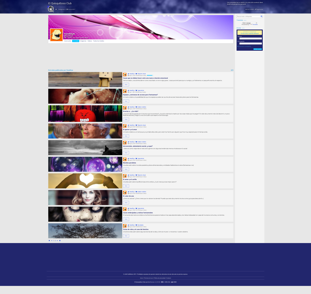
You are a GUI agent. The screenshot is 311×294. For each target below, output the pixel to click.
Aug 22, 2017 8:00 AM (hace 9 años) (137, 160)
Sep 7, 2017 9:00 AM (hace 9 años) (137, 92)
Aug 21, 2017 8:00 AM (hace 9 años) (137, 176)
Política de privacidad (159, 278)
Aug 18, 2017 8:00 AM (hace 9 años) (137, 193)
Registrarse (259, 9)
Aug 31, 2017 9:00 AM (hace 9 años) (137, 108)
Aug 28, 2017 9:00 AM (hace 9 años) (137, 127)
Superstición (140, 90)
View (126, 84)
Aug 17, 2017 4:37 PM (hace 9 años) (137, 210)
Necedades (140, 225)
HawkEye (132, 73)
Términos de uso (148, 278)
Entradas (76, 41)
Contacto (168, 278)
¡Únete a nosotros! (250, 32)
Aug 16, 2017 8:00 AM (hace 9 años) (137, 226)
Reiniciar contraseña (245, 46)
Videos (90, 41)
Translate (255, 24)
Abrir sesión (250, 9)
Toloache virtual (141, 73)
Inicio (141, 278)
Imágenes (83, 41)
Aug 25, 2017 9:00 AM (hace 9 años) (137, 143)
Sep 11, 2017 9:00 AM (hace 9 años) (137, 75)
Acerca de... (68, 41)
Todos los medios (98, 41)
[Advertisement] (140, 56)
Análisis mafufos (141, 107)
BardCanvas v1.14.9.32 (154, 282)
